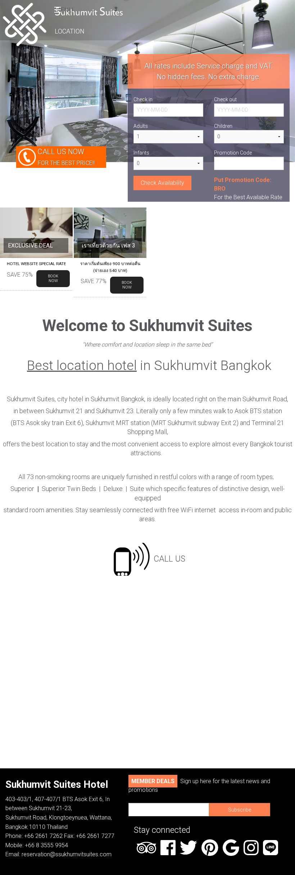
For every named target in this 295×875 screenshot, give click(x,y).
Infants (141, 153)
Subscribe (239, 810)
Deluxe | (116, 488)
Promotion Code (233, 153)
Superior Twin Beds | (71, 488)
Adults (140, 126)
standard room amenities (38, 510)
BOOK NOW (53, 278)
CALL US (169, 558)
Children (223, 126)
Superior (23, 488)
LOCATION (70, 31)
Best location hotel (82, 365)
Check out (225, 99)
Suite (138, 488)
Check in (143, 99)
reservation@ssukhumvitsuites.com (67, 854)
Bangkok (261, 444)
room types (257, 477)
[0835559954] (132, 558)
